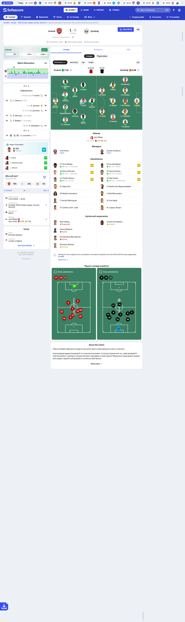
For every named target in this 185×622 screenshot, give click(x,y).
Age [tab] (83, 62)
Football (12, 17)
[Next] (182, 3)
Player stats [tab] (102, 56)
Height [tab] (91, 62)
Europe (13, 23)
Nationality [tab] (74, 62)
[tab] (66, 50)
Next (45, 190)
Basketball (43, 17)
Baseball (27, 17)
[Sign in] (179, 10)
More (88, 17)
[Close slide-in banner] (7, 602)
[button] (45, 63)
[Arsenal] (59, 31)
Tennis (59, 17)
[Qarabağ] (86, 31)
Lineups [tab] (89, 56)
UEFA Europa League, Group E (32, 23)
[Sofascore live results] (13, 10)
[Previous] (16, 3)
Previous (9, 190)
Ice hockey (74, 17)
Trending (8, 3)
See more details (25, 246)
